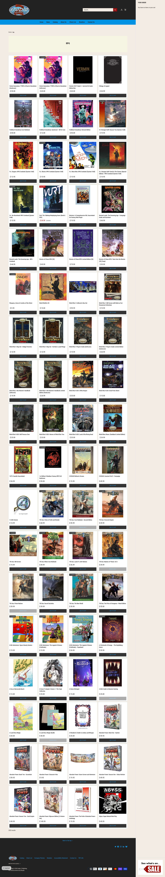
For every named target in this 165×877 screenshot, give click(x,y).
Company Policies (39, 858)
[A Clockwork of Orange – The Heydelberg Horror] (112, 629)
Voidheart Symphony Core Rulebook (19, 130)
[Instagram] (121, 847)
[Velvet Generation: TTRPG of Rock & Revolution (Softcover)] (53, 69)
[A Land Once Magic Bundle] (53, 716)
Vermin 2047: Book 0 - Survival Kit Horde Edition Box (81, 87)
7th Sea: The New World (76, 603)
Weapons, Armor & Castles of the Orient (20, 303)
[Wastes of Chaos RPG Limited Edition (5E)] (83, 243)
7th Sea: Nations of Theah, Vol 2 (108, 562)
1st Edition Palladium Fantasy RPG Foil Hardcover (50, 477)
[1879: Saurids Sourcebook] (23, 460)
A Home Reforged (74, 689)
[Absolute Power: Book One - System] (112, 716)
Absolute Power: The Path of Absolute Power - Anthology (82, 817)
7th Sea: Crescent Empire (106, 520)
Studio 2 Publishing (22, 868)
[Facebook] (118, 847)
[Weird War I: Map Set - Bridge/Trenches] (23, 330)
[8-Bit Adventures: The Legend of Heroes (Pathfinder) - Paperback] (83, 629)
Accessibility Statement (61, 858)
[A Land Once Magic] (23, 716)
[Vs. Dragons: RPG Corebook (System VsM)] (23, 155)
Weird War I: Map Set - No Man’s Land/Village (52, 347)
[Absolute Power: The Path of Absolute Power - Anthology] (83, 800)
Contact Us (73, 858)
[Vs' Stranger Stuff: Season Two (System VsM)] (112, 113)
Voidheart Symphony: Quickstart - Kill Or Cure (52, 130)
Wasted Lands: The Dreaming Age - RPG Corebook (20, 260)
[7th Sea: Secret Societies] (53, 587)
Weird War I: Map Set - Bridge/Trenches (20, 347)
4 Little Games (13, 520)
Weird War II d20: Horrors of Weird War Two (51, 434)
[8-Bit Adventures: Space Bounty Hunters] (23, 629)
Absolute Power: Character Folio (48, 774)
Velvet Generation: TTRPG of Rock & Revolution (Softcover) (52, 87)
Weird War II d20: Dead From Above (109, 390)
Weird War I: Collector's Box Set (78, 303)
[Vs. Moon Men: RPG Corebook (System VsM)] (83, 155)
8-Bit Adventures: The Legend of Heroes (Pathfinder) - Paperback (80, 646)
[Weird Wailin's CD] (53, 286)
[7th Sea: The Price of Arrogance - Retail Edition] (112, 587)
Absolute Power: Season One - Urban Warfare (112, 774)
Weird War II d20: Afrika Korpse (78, 390)
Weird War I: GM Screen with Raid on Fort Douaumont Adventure (110, 304)
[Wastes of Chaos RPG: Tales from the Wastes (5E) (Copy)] (112, 243)
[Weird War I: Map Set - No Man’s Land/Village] (53, 330)
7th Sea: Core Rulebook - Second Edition (80, 520)
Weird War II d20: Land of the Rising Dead (81, 434)
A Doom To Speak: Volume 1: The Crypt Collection (50, 690)
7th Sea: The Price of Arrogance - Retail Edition (112, 603)
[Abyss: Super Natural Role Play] (112, 800)
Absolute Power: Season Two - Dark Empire (21, 816)
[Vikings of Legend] (112, 69)
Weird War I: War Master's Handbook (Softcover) (19, 392)
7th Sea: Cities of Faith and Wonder (49, 520)
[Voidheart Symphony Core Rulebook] (23, 113)
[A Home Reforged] (83, 672)
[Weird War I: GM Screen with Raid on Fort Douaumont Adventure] (112, 286)
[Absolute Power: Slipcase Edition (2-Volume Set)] (53, 800)
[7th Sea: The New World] (83, 587)
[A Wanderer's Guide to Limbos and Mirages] (83, 716)
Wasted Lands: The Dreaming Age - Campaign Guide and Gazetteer (112, 216)
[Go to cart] (125, 9)
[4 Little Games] (23, 503)
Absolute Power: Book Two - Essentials (20, 774)
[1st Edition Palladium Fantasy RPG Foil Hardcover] (53, 457)
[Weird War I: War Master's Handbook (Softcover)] (23, 374)
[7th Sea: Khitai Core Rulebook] (53, 545)
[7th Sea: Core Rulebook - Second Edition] (83, 503)
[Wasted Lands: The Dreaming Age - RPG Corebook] (23, 243)
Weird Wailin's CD (44, 303)
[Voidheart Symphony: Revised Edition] (83, 113)
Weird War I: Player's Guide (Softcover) (80, 347)
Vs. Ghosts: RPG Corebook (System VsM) (51, 171)
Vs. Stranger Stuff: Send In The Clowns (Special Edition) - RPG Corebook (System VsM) (112, 173)
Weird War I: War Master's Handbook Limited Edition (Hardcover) (52, 392)
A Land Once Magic (15, 733)
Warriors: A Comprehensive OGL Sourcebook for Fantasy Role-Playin (82, 216)
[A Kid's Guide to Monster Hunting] (112, 672)
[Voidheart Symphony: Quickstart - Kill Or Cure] (53, 113)
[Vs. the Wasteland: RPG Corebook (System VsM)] (23, 199)
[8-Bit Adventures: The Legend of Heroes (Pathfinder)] (53, 629)
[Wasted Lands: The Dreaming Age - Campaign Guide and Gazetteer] (112, 199)
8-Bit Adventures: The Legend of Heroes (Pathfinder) (50, 646)
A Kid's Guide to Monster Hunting (108, 689)
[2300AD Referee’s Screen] (83, 460)
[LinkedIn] (123, 847)
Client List (29, 858)
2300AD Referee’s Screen (76, 476)
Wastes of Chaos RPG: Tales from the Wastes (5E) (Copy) (112, 260)
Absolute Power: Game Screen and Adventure (82, 774)
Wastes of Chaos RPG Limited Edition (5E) (81, 259)
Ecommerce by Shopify (18, 870)
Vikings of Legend (104, 86)
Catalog (22, 858)
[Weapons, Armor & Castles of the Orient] (23, 284)
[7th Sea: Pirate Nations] (23, 587)
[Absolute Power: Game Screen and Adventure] (83, 758)
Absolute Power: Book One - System (109, 733)
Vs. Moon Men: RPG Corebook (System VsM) (82, 171)
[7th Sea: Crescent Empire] (112, 503)
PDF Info (81, 858)
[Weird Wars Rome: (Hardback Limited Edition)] (112, 418)
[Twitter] (115, 847)
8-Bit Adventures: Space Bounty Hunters (20, 645)
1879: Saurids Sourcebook (17, 476)
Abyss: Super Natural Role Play (108, 816)
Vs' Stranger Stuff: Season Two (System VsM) (112, 130)
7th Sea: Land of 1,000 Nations (78, 562)
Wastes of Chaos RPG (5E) (47, 259)
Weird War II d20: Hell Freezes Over (19, 434)
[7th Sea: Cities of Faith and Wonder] (53, 503)
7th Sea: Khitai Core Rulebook (47, 562)
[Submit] (115, 9)
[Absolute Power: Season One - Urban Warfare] (112, 758)
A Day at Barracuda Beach (16, 689)
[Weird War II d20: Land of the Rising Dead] (83, 418)
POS (10, 870)
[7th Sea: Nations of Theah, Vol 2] (112, 545)
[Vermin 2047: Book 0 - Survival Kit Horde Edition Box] (83, 69)
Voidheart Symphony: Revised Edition (79, 130)
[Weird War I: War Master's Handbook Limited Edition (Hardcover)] (53, 374)
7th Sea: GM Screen (15, 562)
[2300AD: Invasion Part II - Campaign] (112, 460)
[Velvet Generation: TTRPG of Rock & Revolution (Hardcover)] (23, 69)
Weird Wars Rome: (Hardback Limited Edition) (112, 434)
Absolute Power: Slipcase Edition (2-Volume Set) (52, 817)
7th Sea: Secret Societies (46, 603)
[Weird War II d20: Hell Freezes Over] (23, 418)
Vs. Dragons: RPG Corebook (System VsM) (21, 171)
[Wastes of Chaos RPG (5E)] (53, 243)
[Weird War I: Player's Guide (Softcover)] (83, 330)
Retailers (49, 858)
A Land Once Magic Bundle (47, 733)
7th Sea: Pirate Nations (16, 603)
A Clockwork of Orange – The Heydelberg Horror (111, 646)
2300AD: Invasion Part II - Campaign (109, 476)
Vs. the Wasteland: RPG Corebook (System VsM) (21, 216)
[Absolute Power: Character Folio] (53, 758)
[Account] (121, 9)
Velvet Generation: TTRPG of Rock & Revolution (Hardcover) (22, 87)
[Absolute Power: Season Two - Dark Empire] (23, 800)
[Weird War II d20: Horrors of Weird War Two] (53, 418)
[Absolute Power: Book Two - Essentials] (23, 758)
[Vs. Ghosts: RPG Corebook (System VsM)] (53, 155)
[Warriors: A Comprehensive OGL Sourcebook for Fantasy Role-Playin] (83, 195)
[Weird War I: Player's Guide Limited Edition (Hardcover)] (112, 330)
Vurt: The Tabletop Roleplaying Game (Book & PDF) (52, 216)
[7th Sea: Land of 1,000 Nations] (83, 545)
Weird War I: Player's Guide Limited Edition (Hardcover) (111, 348)
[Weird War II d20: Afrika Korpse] (83, 374)
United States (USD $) (14, 863)
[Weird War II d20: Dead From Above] (112, 374)
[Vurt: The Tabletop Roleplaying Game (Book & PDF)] (53, 199)
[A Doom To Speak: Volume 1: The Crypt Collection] (53, 672)
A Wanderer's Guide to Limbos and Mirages (81, 733)
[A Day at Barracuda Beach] (23, 672)
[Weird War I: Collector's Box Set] (83, 286)
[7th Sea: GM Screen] (23, 545)
